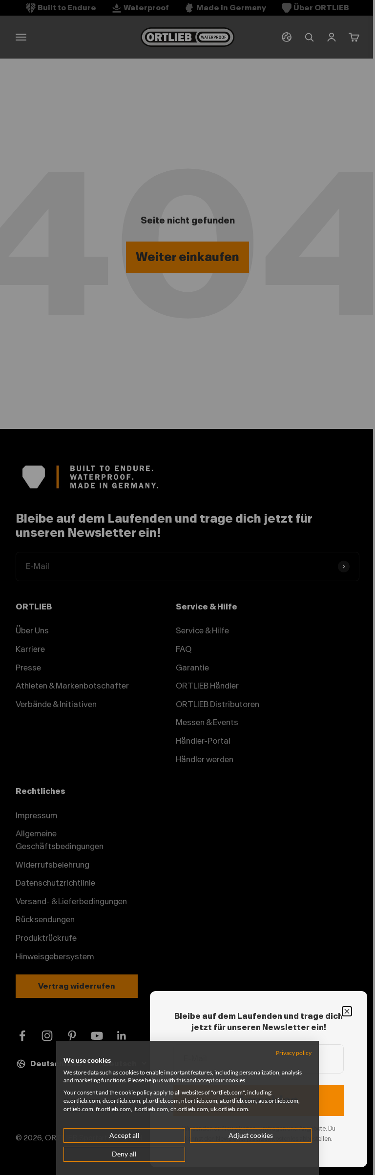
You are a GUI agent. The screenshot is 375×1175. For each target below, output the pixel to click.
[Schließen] (347, 1011)
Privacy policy (294, 1052)
